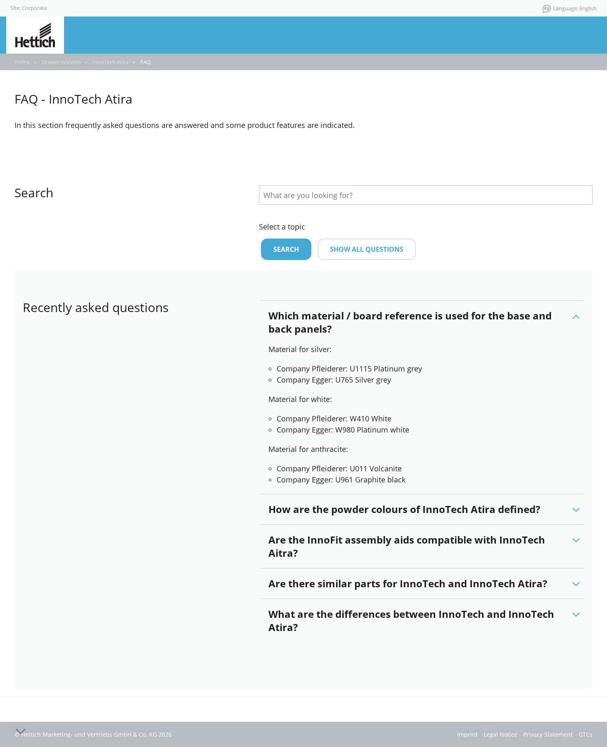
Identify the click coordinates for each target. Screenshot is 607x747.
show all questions (366, 249)
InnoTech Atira (110, 62)
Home (22, 62)
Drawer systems (61, 62)
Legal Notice (500, 734)
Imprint (467, 734)
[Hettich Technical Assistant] (35, 34)
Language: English (575, 8)
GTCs (586, 734)
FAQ (145, 62)
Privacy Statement (548, 734)
